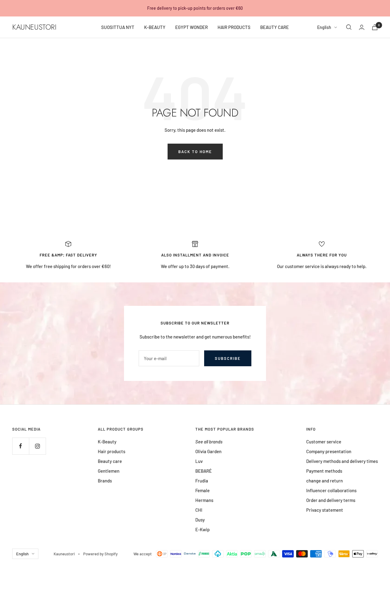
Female (202, 490)
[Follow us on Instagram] (37, 446)
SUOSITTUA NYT (117, 27)
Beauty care (110, 461)
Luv (199, 461)
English (324, 27)
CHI (198, 510)
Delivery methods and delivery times (342, 461)
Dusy (200, 519)
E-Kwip (202, 529)
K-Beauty (107, 441)
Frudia (201, 480)
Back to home (195, 151)
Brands (105, 480)
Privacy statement (324, 510)
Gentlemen (108, 471)
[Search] (349, 27)
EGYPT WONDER (191, 27)
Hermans (204, 500)
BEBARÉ (203, 471)
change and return (324, 480)
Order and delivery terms (330, 500)
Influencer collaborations (331, 490)
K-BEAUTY (154, 27)
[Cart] (375, 27)
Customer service (323, 441)
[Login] (361, 27)
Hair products (111, 451)
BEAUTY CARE (274, 27)
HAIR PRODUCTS (234, 27)
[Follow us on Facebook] (20, 446)
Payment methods (324, 471)
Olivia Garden (208, 451)
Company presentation (328, 451)
